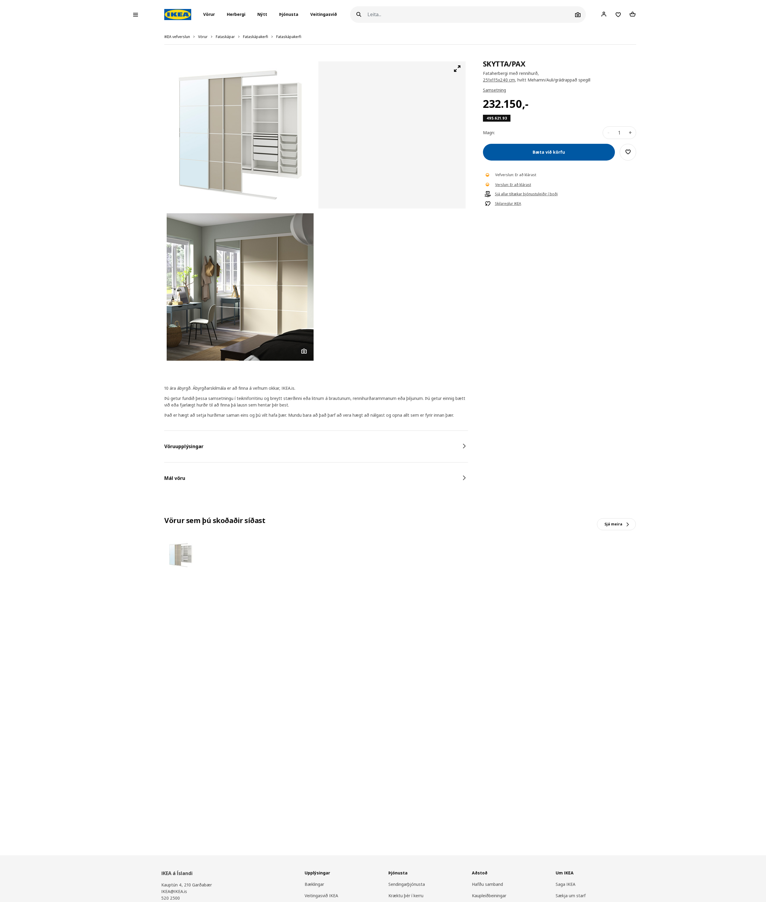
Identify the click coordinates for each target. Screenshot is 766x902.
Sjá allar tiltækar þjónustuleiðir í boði (526, 193)
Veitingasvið (323, 14)
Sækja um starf (571, 895)
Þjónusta (288, 14)
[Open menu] (136, 15)
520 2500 (170, 898)
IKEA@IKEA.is (174, 891)
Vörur (203, 36)
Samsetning (494, 90)
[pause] (391, 134)
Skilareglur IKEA (508, 203)
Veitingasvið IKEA (321, 895)
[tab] (316, 446)
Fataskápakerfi (255, 36)
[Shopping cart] (633, 14)
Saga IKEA (565, 884)
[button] (210, 14)
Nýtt (262, 14)
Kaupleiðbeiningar (489, 895)
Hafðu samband (487, 884)
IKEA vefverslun (177, 36)
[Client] (604, 14)
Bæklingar (314, 884)
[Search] (358, 14)
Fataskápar (225, 36)
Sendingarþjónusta (406, 884)
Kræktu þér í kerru (405, 895)
